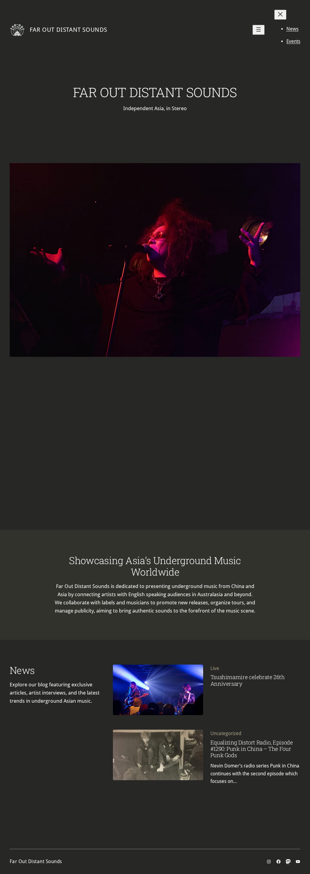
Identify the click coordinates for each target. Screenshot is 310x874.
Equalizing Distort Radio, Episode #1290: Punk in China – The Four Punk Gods (251, 748)
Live (214, 668)
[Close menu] (280, 15)
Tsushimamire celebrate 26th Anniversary (247, 680)
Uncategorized (225, 733)
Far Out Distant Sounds (68, 29)
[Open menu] (258, 30)
